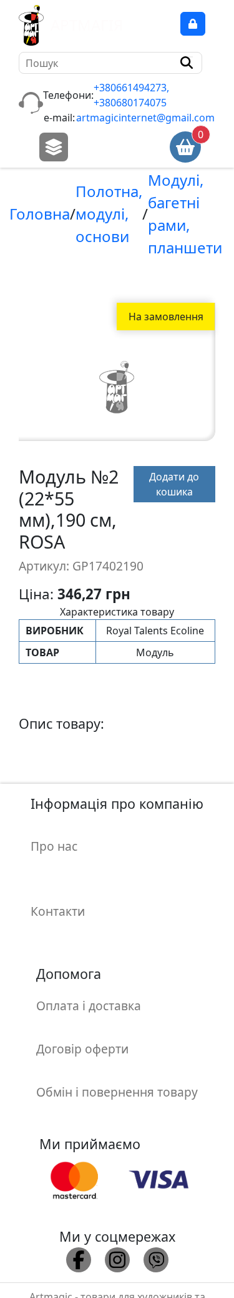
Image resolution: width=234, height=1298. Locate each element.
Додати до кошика (174, 484)
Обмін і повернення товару (117, 1091)
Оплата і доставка (88, 1005)
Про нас (54, 846)
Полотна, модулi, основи (109, 213)
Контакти (58, 911)
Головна (39, 213)
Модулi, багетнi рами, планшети (185, 214)
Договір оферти (82, 1048)
